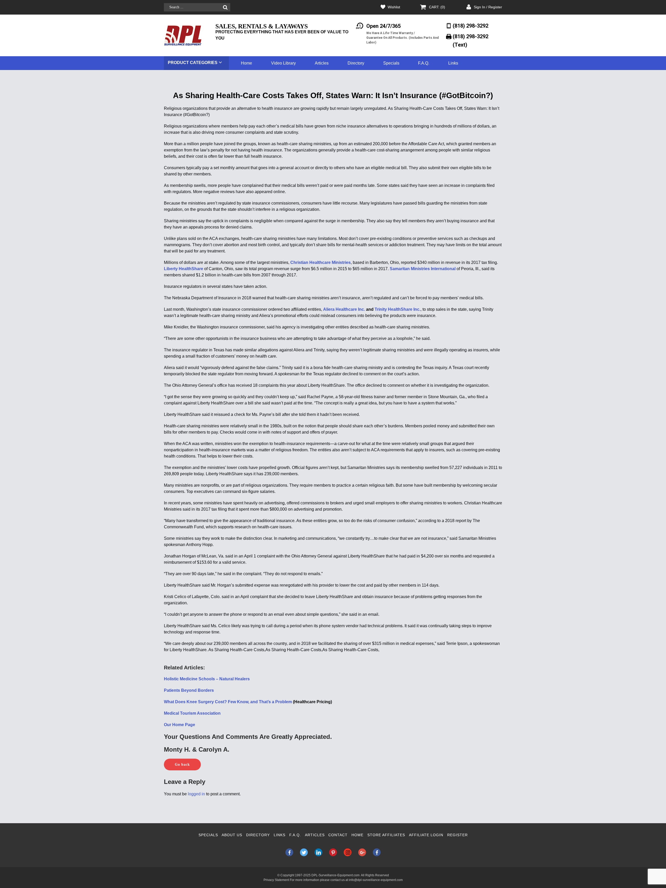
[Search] (225, 7)
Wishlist (394, 7)
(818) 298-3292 (470, 26)
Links (453, 63)
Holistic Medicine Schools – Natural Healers (207, 679)
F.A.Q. (423, 63)
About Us (232, 835)
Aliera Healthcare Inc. (344, 309)
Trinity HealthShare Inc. (397, 309)
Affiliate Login (426, 835)
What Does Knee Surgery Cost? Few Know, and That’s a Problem (228, 702)
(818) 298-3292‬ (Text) (470, 40)
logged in (196, 794)
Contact (338, 835)
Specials (391, 63)
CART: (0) (437, 7)
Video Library (283, 63)
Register (457, 835)
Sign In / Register (488, 7)
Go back (182, 764)
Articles (322, 63)
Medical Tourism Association (192, 713)
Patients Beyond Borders (189, 690)
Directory (356, 63)
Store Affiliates (386, 835)
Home (246, 63)
